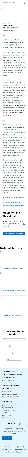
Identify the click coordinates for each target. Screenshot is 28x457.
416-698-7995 (6, 415)
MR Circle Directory (8, 380)
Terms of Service (16, 452)
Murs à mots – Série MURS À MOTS (14, 315)
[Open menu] (24, 3)
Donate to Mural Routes (9, 394)
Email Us (4, 418)
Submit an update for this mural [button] (14, 233)
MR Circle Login (7, 391)
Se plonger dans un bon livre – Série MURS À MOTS (14, 292)
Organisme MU (14, 27)
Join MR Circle (6, 388)
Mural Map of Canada (8, 377)
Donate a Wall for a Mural (10, 397)
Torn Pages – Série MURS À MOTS (14, 268)
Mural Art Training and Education (12, 374)
